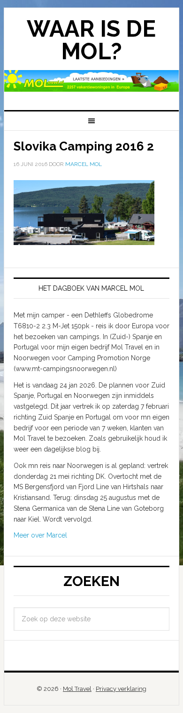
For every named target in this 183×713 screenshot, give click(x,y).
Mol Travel (77, 688)
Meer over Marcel (40, 535)
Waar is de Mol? (91, 40)
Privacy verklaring (121, 688)
